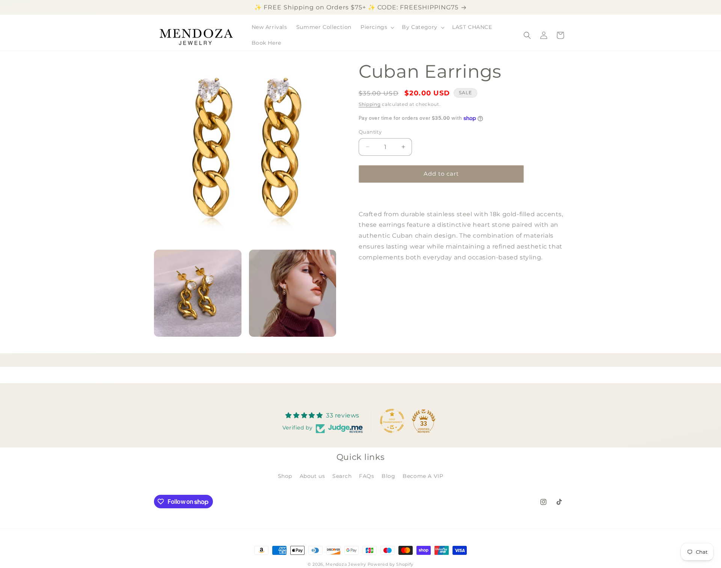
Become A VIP (423, 476)
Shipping (370, 104)
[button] (376, 27)
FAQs (366, 476)
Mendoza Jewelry (346, 564)
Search (342, 476)
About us (312, 476)
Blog (388, 476)
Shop (285, 476)
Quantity (370, 132)
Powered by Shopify (391, 564)
